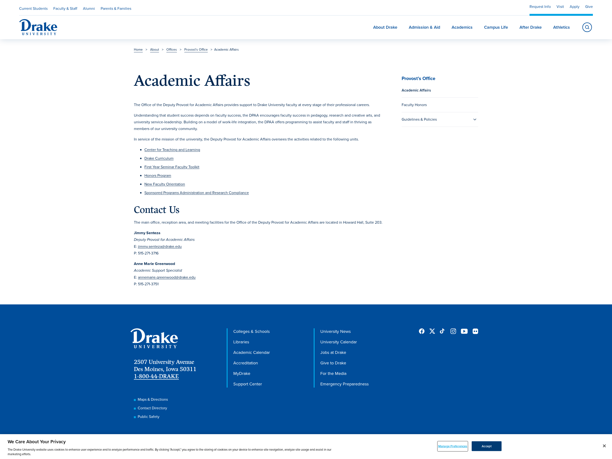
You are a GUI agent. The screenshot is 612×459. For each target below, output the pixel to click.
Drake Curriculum (159, 158)
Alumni (89, 8)
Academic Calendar (251, 352)
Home (138, 49)
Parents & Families (116, 8)
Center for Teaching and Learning (172, 149)
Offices (171, 49)
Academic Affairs (416, 90)
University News (335, 331)
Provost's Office (196, 49)
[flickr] (475, 331)
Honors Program (157, 175)
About (154, 49)
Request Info (540, 6)
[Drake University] (38, 27)
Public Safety (148, 416)
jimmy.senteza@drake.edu (160, 246)
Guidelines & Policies (419, 119)
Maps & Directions (153, 399)
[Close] (604, 446)
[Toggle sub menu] (474, 119)
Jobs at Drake (333, 352)
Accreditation (245, 363)
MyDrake (241, 373)
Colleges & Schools (251, 331)
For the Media (333, 373)
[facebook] (422, 331)
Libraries (241, 342)
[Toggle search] (587, 27)
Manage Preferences (452, 446)
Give (589, 6)
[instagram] (453, 331)
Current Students (33, 8)
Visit (560, 6)
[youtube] (464, 331)
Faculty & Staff (65, 8)
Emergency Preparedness (344, 384)
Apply (574, 6)
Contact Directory (152, 408)
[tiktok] (443, 331)
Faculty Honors (414, 105)
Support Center (247, 384)
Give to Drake (333, 363)
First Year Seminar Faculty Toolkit (171, 167)
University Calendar (338, 342)
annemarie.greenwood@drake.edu (167, 277)
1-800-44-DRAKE (156, 376)
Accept (487, 446)
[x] (432, 331)
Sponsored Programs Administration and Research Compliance (196, 192)
